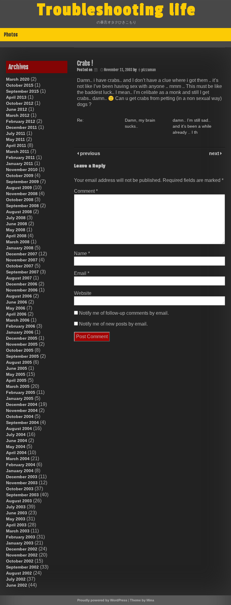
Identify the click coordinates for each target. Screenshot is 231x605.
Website (82, 293)
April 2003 (16, 524)
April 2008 (16, 235)
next (214, 153)
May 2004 (15, 446)
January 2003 (19, 543)
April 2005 (16, 380)
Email (81, 273)
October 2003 (19, 488)
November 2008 (22, 193)
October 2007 (19, 266)
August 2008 (19, 211)
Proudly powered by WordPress (102, 600)
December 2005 (21, 338)
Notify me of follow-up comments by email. (124, 313)
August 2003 (19, 500)
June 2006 (16, 302)
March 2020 (17, 79)
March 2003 (17, 531)
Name (82, 253)
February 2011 (20, 157)
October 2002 (19, 561)
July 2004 (16, 434)
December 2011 (21, 127)
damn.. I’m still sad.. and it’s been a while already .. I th (192, 126)
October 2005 (19, 350)
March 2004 (17, 458)
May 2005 (15, 374)
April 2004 (16, 452)
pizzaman (148, 69)
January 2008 (19, 247)
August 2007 (19, 278)
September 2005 (22, 356)
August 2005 (19, 362)
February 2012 (20, 121)
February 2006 (20, 326)
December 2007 (21, 253)
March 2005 (17, 386)
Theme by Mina (142, 600)
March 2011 (17, 151)
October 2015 (19, 85)
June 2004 (16, 440)
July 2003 (16, 506)
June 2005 (16, 368)
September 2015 (22, 91)
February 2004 (20, 464)
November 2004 (22, 410)
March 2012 (17, 115)
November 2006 (22, 290)
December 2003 (21, 476)
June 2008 (16, 223)
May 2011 (15, 139)
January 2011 (19, 163)
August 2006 (19, 296)
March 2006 (17, 320)
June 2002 (16, 585)
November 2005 (22, 344)
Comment (86, 191)
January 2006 (19, 332)
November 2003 (22, 482)
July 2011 (15, 133)
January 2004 (19, 470)
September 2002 (22, 567)
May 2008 (15, 229)
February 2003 (20, 537)
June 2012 (16, 109)
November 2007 (22, 259)
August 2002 (19, 573)
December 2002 (21, 549)
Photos (11, 35)
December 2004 (21, 404)
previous (89, 153)
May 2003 (15, 518)
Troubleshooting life (116, 10)
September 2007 (22, 272)
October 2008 (19, 199)
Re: (80, 120)
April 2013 (16, 97)
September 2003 (22, 494)
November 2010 (22, 169)
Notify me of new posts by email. (113, 323)
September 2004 (22, 422)
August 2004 (19, 428)
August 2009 (19, 187)
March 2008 (17, 241)
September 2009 (22, 181)
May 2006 (15, 308)
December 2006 (21, 284)
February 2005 (20, 392)
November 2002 (22, 555)
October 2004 (19, 416)
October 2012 (19, 103)
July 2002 (16, 579)
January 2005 (19, 398)
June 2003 (16, 512)
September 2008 (22, 205)
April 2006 (16, 314)
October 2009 (19, 175)
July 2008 (16, 217)
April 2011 (16, 145)
